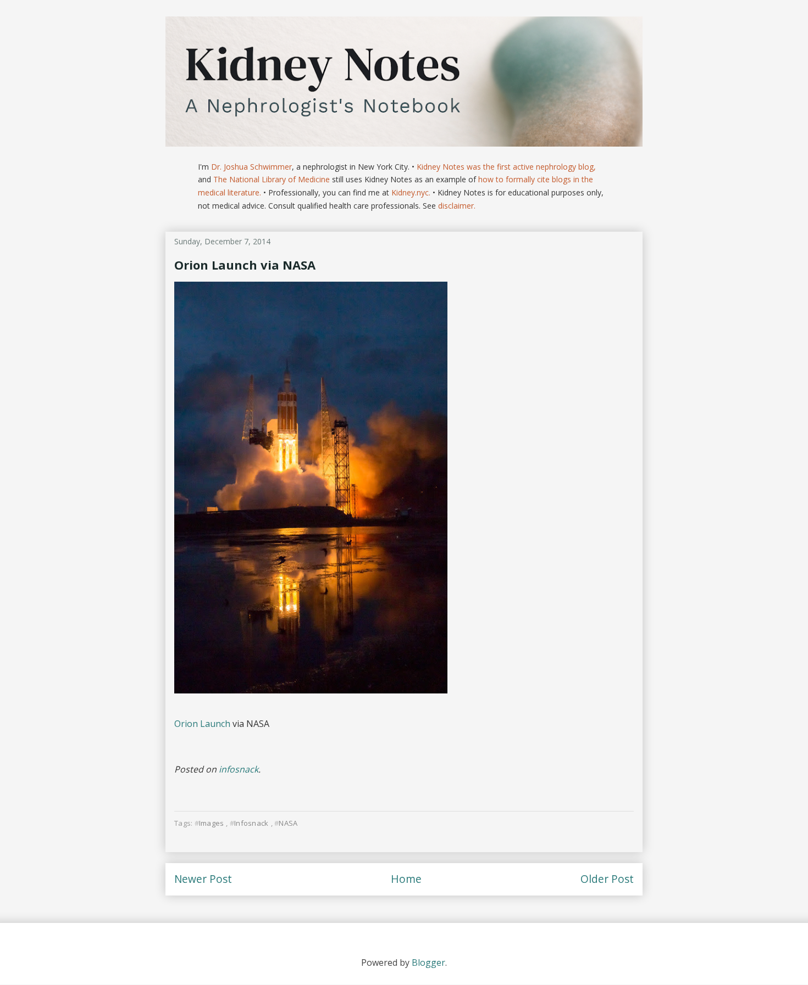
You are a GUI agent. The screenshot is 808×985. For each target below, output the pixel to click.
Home (406, 878)
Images (211, 823)
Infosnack (251, 823)
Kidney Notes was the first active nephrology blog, (506, 166)
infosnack (238, 769)
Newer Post (203, 878)
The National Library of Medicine (271, 179)
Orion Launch (202, 724)
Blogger (428, 962)
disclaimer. (456, 205)
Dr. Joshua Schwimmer (251, 166)
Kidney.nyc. (410, 192)
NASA (288, 823)
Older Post (607, 878)
